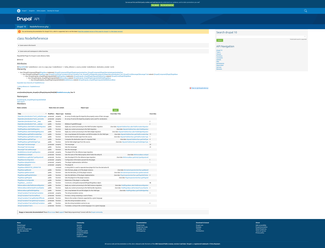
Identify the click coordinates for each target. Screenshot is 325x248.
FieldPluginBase (61, 76)
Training (79, 227)
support (61, 212)
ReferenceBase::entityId (141, 154)
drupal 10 (21, 27)
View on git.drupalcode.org (200, 88)
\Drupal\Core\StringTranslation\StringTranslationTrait (65, 74)
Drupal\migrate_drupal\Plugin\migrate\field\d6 (31, 99)
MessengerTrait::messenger (26, 147)
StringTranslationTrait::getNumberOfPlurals (31, 198)
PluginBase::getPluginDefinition (27, 175)
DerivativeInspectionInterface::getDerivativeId (134, 172)
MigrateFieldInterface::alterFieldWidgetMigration (133, 131)
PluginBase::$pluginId (24, 165)
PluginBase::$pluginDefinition (26, 162)
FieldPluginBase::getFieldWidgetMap (137, 190)
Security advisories (23, 231)
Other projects (41, 10)
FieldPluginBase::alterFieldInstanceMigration (134, 185)
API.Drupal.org (140, 231)
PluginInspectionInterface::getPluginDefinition (134, 175)
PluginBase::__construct (25, 183)
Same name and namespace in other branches (34, 51)
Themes (198, 229)
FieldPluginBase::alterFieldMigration (29, 129)
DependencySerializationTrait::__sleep (29, 121)
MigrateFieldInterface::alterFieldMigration (135, 129)
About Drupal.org (261, 229)
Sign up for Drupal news (24, 229)
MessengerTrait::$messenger (26, 144)
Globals (218, 59)
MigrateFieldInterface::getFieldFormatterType (134, 137)
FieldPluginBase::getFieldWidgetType (29, 142)
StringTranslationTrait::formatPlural (29, 195)
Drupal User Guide (142, 227)
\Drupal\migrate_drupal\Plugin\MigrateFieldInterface (90, 76)
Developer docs (141, 229)
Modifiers (51, 114)
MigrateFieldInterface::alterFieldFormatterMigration (132, 126)
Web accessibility (261, 225)
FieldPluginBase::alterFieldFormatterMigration (32, 126)
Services (218, 67)
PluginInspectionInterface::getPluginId (136, 177)
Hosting (79, 229)
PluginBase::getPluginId (25, 177)
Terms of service (261, 231)
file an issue (51, 212)
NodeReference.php (39, 27)
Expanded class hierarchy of (30, 83)
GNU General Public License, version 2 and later (170, 244)
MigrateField (22, 67)
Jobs (18, 233)
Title (32, 114)
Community (80, 222)
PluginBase (43, 72)
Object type (85, 107)
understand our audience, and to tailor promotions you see (181, 2)
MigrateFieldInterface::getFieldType (137, 139)
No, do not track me (167, 5)
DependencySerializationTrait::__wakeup (30, 124)
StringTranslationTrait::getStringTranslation (31, 200)
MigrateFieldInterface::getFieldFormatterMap (134, 134)
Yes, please (155, 5)
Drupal (189, 244)
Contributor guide (82, 231)
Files (217, 61)
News (19, 222)
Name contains (22, 107)
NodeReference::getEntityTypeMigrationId (30, 157)
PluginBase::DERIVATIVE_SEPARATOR (29, 167)
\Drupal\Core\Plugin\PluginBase (121, 76)
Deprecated (219, 65)
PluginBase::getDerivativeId (26, 172)
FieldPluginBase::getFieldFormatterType (30, 137)
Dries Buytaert (215, 244)
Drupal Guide (140, 225)
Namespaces (220, 63)
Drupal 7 (24, 10)
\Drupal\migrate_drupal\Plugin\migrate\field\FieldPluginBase (92, 78)
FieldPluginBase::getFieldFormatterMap (30, 134)
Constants (219, 58)
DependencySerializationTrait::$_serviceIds (31, 119)
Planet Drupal (21, 225)
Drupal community (96, 212)
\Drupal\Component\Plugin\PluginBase (166, 74)
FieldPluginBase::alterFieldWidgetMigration (31, 131)
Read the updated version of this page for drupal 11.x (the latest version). (100, 31)
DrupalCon (80, 234)
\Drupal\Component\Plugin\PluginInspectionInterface (71, 72)
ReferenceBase (63, 78)
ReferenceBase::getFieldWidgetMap (28, 190)
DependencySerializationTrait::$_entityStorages (32, 116)
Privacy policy (260, 233)
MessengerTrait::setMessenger (27, 149)
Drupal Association (261, 227)
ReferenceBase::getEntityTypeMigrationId (135, 157)
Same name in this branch (28, 45)
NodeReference (68, 80)
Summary (68, 114)
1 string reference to (28, 86)
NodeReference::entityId (25, 154)
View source (21, 101)
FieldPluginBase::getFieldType (27, 139)
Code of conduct (82, 236)
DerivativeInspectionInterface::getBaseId (136, 170)
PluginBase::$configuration (26, 160)
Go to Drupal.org (18, 10)
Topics (218, 52)
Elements (219, 69)
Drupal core (199, 225)
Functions (219, 56)
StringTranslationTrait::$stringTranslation (30, 193)
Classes (218, 54)
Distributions (200, 231)
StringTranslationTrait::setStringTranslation (31, 203)
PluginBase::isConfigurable (26, 180)
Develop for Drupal (53, 10)
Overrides (153, 114)
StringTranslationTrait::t (25, 205)
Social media (21, 227)
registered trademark (201, 244)
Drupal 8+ (32, 10)
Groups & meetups (82, 233)
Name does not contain (56, 107)
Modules (198, 227)
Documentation (141, 222)
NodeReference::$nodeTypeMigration (29, 152)
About (258, 222)
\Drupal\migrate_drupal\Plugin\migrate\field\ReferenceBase (97, 80)
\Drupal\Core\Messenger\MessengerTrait (135, 74)
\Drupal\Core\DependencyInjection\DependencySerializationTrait (103, 74)
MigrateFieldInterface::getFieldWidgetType (135, 142)
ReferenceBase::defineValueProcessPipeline (31, 188)
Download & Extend (202, 222)
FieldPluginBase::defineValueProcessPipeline (134, 188)
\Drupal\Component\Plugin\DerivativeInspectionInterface (105, 72)
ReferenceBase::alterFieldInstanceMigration (31, 185)
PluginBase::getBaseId (24, 170)
